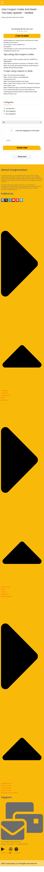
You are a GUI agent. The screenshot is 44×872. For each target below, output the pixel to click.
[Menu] (2, 2)
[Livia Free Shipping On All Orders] (8, 134)
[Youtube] (13, 200)
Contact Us (5, 395)
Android (4, 853)
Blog (2, 398)
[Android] (3, 849)
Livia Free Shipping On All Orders (27, 131)
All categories (11, 114)
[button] (22, 299)
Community (5, 587)
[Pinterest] (17, 200)
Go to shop (23, 36)
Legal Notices (6, 783)
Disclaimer (5, 400)
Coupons (4, 393)
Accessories (10, 108)
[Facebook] (2, 200)
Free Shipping (10, 111)
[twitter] (6, 200)
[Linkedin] (21, 200)
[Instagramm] (10, 200)
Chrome (18, 853)
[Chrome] (16, 849)
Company (5, 390)
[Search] (40, 2)
